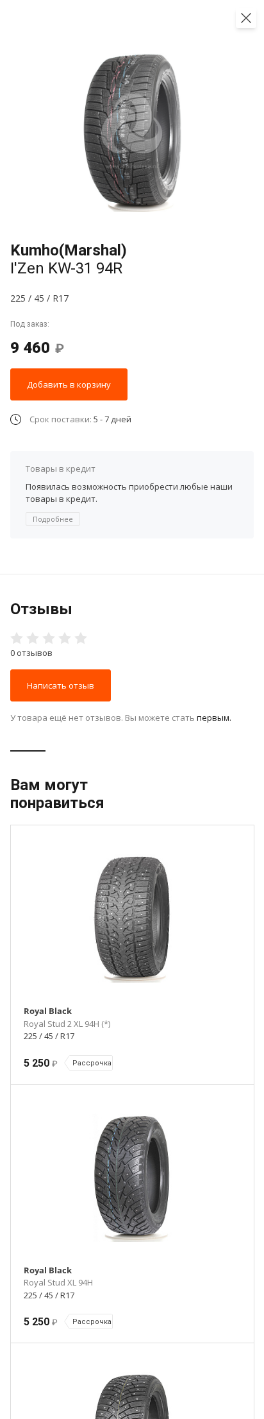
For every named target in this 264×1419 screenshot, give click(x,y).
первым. (214, 717)
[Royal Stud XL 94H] (132, 1177)
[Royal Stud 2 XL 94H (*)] (132, 918)
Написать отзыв (60, 685)
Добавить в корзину (69, 384)
